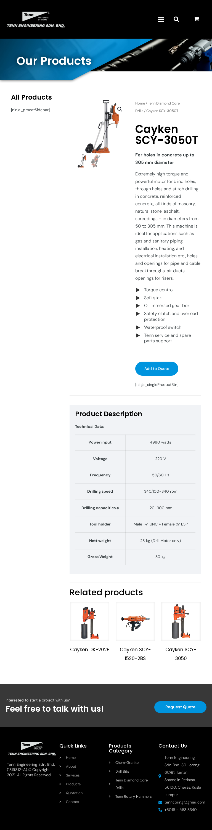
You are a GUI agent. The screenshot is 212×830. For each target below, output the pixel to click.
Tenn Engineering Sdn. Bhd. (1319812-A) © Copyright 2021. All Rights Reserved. (31, 769)
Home (140, 103)
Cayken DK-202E (89, 649)
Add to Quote (156, 368)
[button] (161, 19)
